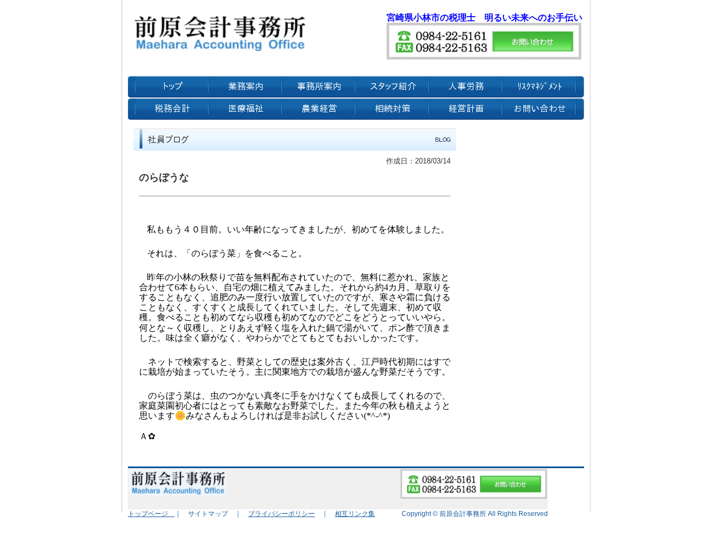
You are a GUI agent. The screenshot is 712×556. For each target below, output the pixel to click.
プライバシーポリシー (281, 514)
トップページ (151, 514)
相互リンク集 (355, 514)
